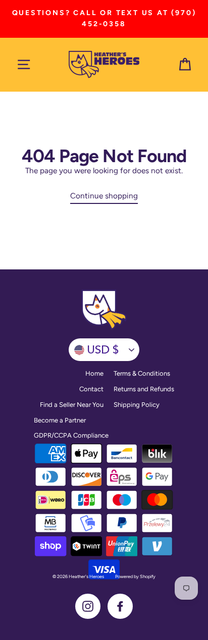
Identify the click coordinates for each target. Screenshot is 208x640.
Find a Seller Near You (71, 404)
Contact (91, 389)
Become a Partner (60, 420)
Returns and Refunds (144, 389)
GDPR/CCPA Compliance (71, 435)
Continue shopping (104, 195)
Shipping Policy (137, 404)
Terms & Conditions (142, 373)
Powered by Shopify (135, 576)
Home (94, 373)
